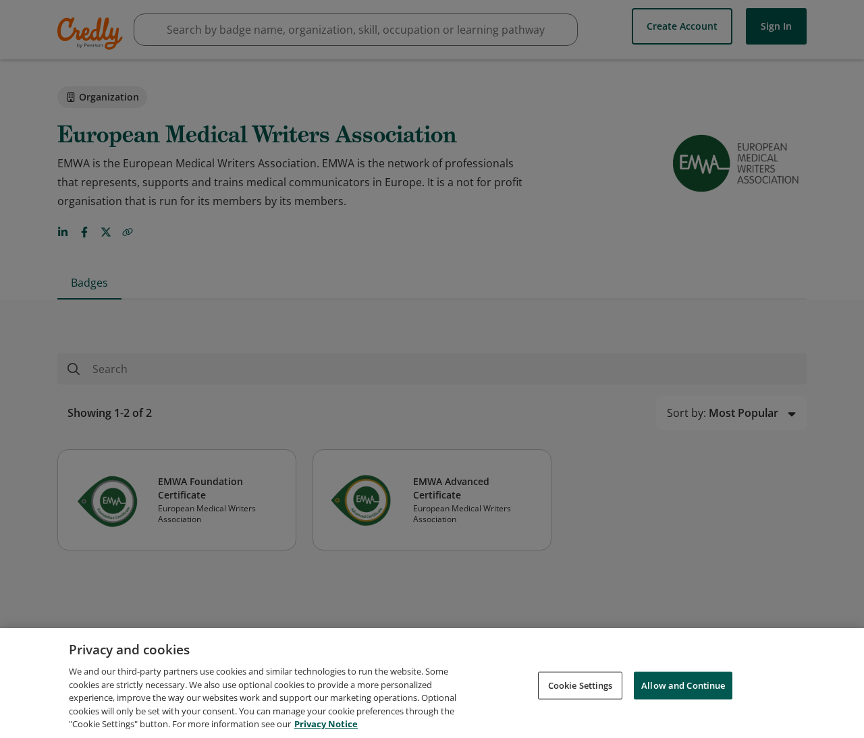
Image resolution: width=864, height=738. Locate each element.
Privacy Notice (326, 724)
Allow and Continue (683, 685)
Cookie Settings (580, 685)
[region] (432, 683)
